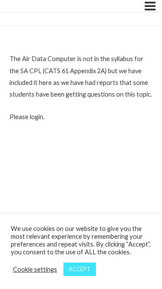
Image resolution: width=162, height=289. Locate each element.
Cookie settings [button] (35, 269)
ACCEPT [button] (80, 269)
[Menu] (150, 6)
